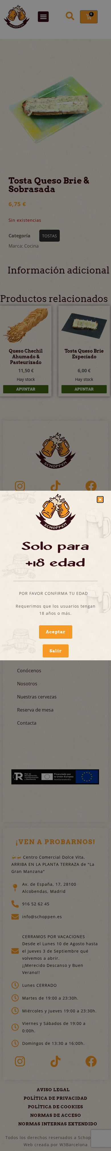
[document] (55, 575)
